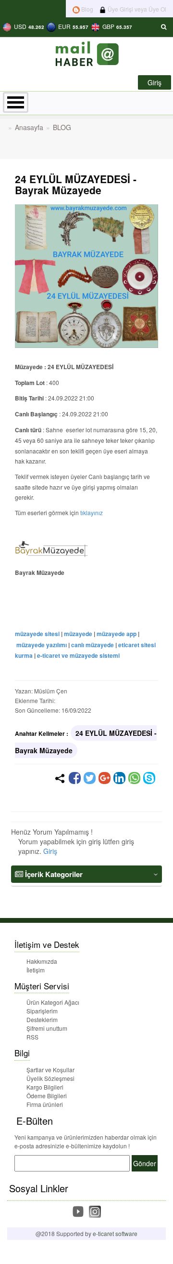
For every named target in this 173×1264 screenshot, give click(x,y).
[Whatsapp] (134, 778)
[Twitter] (89, 778)
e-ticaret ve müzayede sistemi (78, 655)
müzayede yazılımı (41, 644)
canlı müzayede (92, 644)
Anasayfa (29, 127)
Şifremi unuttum (46, 1028)
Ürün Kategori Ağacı (52, 1002)
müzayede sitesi (37, 633)
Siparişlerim (42, 1011)
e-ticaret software (115, 1233)
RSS (32, 1037)
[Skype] (149, 778)
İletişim (35, 970)
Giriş (50, 851)
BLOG (62, 127)
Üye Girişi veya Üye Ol (136, 9)
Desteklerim (42, 1019)
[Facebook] (74, 778)
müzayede (78, 633)
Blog (86, 9)
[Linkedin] (119, 778)
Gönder (144, 1163)
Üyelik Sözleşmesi (50, 1078)
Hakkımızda (41, 961)
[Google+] (104, 778)
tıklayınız (91, 512)
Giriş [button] (154, 82)
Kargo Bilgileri (44, 1087)
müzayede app (116, 633)
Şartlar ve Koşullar (50, 1069)
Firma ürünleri (44, 1104)
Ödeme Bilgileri (46, 1095)
